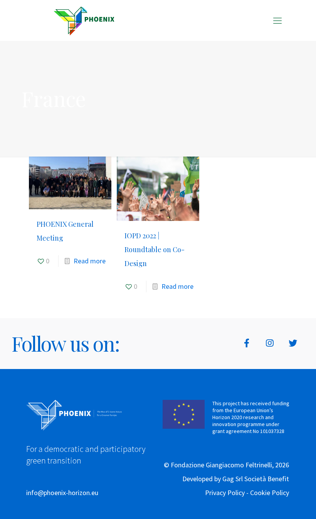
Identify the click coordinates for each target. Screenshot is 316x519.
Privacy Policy (225, 492)
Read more (90, 260)
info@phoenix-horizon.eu (62, 492)
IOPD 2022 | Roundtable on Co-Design (154, 249)
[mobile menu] (277, 20)
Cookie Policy (269, 492)
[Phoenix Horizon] (84, 20)
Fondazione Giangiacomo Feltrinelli (221, 464)
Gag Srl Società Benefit (255, 478)
